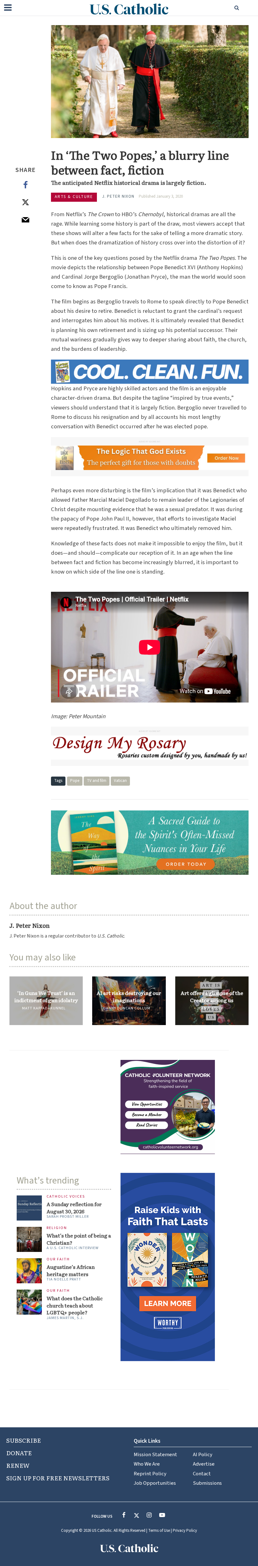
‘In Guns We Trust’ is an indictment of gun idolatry (46, 996)
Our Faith (58, 1259)
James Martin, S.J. (65, 1318)
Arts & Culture (74, 197)
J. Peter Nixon (118, 196)
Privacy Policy (185, 1530)
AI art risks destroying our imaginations (129, 996)
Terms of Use (159, 1530)
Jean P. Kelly (209, 1008)
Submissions (207, 1483)
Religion (57, 1228)
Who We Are (147, 1464)
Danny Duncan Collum (126, 1008)
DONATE (19, 1452)
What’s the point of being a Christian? (79, 1239)
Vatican (120, 780)
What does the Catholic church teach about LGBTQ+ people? (75, 1305)
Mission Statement (155, 1454)
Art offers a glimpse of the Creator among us (212, 996)
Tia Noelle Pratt (64, 1279)
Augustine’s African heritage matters (71, 1270)
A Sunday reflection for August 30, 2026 (74, 1207)
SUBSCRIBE (23, 1440)
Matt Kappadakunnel (44, 1008)
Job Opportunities (155, 1483)
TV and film (96, 780)
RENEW (18, 1465)
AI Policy (202, 1454)
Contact (202, 1474)
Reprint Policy (150, 1474)
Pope (74, 780)
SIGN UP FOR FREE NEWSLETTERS (57, 1477)
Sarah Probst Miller (68, 1216)
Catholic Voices (66, 1197)
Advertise (204, 1464)
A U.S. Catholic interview (72, 1248)
